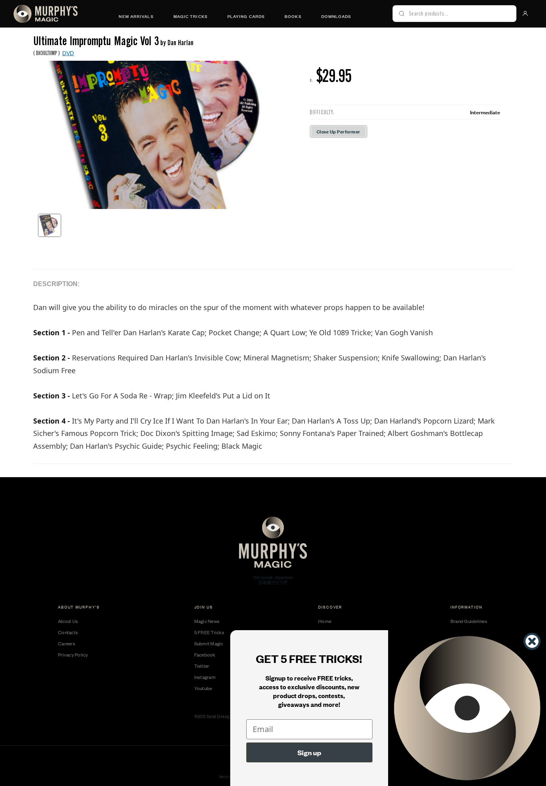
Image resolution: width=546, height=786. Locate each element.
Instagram (204, 677)
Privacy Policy (73, 654)
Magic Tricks (190, 16)
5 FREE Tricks (209, 632)
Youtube (203, 688)
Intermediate (485, 112)
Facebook (204, 654)
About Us (68, 621)
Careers (66, 643)
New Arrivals (136, 16)
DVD (68, 52)
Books (293, 16)
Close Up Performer (339, 131)
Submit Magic (208, 643)
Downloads (336, 16)
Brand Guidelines (468, 621)
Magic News (207, 621)
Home (324, 621)
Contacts (68, 632)
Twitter (201, 665)
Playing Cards (246, 16)
